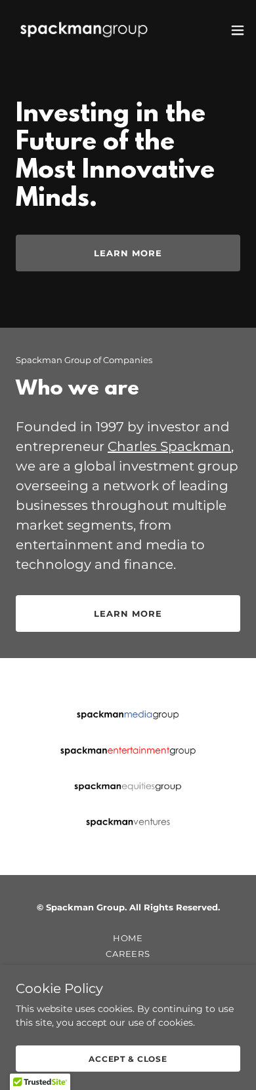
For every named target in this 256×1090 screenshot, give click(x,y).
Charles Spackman (169, 446)
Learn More (127, 253)
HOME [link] (128, 938)
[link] (84, 30)
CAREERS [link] (128, 953)
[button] (237, 30)
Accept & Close (128, 1059)
